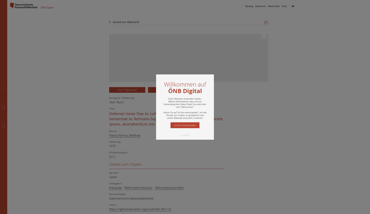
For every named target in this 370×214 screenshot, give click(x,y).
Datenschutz (187, 106)
